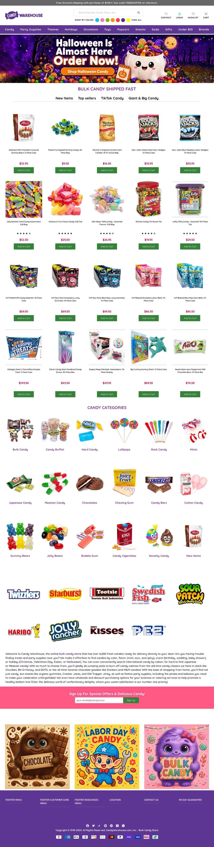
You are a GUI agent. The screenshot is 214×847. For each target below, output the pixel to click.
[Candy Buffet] (55, 430)
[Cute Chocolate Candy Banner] (37, 756)
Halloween (73, 661)
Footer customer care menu (54, 801)
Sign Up (131, 700)
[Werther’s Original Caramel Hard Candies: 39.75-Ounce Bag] (107, 128)
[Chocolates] (89, 483)
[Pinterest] (105, 825)
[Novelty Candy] (159, 536)
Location (115, 799)
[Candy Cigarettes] (124, 536)
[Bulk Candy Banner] (176, 756)
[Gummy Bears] (20, 536)
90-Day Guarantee (190, 799)
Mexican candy (18, 665)
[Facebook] (87, 825)
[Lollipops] (124, 430)
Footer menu (13, 799)
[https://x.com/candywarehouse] (123, 825)
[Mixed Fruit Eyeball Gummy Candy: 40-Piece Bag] (65, 128)
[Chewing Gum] (124, 483)
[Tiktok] (99, 825)
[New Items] (194, 536)
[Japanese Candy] (20, 483)
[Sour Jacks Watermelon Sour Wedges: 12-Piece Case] (148, 128)
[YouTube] (117, 825)
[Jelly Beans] (55, 536)
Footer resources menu (86, 801)
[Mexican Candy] (55, 483)
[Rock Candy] (159, 430)
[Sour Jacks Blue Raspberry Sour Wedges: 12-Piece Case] (190, 128)
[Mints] (194, 430)
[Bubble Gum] (89, 536)
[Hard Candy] (89, 430)
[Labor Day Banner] (107, 756)
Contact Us (151, 799)
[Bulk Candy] (20, 430)
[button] (9, 29)
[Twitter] (93, 825)
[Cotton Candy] (194, 483)
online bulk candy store (66, 653)
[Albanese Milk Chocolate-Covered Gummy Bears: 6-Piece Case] (23, 128)
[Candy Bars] (159, 483)
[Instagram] (111, 825)
